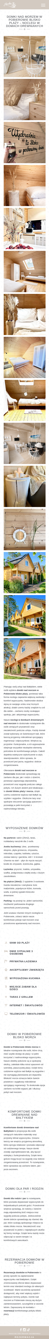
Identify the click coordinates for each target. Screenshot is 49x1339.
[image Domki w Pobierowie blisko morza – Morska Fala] (25, 616)
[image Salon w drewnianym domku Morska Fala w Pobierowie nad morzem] (25, 57)
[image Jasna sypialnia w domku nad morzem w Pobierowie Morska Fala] (25, 100)
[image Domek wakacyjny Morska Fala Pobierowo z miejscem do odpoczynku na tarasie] (25, 272)
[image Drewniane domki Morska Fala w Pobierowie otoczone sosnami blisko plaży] (25, 573)
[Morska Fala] (20, 4)
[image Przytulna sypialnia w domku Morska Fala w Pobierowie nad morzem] (25, 315)
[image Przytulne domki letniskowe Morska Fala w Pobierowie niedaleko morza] (25, 659)
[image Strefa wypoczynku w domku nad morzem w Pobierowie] (25, 444)
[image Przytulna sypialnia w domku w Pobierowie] (25, 186)
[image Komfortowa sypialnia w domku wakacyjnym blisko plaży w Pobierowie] (25, 401)
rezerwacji (9, 1311)
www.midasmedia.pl (34, 1333)
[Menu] (42, 4)
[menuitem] (42, 4)
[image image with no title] (25, 143)
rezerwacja (24, 1337)
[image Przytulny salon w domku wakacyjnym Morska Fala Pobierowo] (25, 229)
